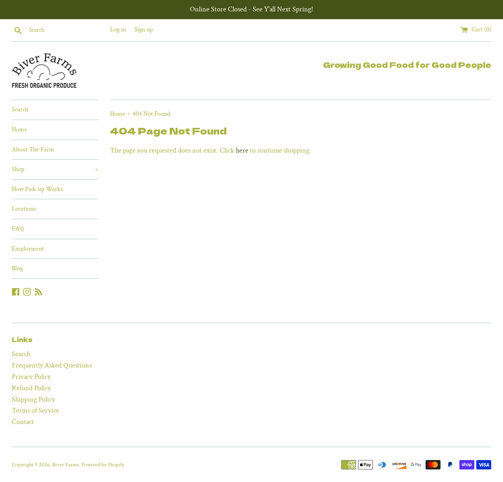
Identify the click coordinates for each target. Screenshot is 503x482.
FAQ (18, 229)
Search (20, 109)
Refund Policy (31, 388)
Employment (28, 249)
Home (19, 130)
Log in (118, 29)
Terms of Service (35, 410)
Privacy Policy (31, 376)
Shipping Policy (33, 399)
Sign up (143, 29)
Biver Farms (65, 464)
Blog (17, 268)
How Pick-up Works (37, 189)
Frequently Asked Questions (52, 365)
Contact (23, 421)
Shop (55, 169)
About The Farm (33, 150)
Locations (24, 209)
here (242, 150)
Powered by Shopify (102, 464)
